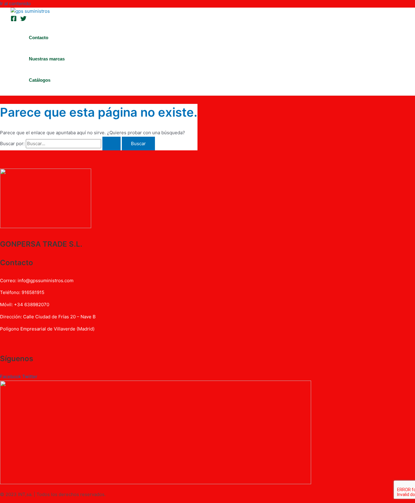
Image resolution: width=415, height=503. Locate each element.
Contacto (38, 37)
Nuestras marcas (47, 58)
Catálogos (39, 80)
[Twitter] (23, 20)
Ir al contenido (15, 3)
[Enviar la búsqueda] (111, 143)
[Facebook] (14, 20)
